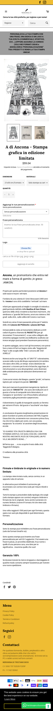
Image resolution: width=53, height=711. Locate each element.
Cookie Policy (8, 615)
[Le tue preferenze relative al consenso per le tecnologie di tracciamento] (48, 706)
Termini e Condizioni (11, 619)
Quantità (6, 188)
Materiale (30, 177)
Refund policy (8, 623)
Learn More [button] (9, 699)
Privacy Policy (8, 611)
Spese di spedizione (24, 167)
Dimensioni (7, 177)
